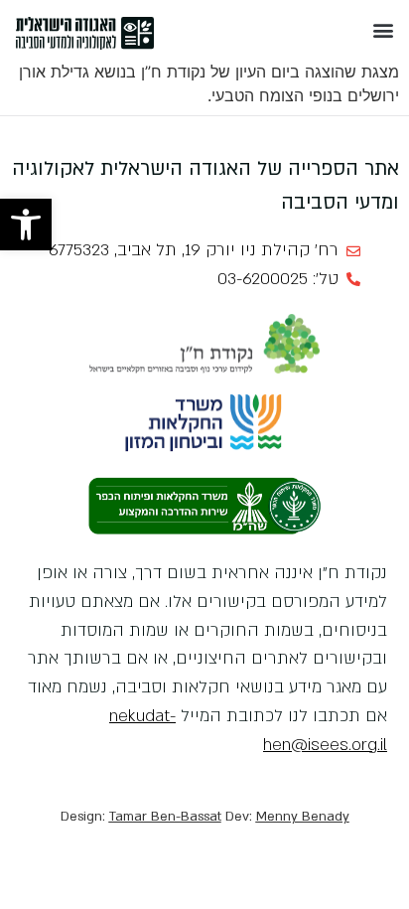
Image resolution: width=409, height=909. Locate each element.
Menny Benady (302, 817)
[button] (26, 224)
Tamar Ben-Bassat (165, 817)
